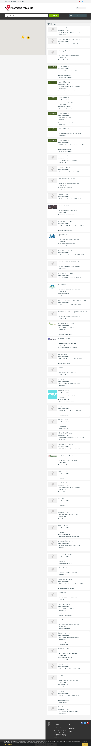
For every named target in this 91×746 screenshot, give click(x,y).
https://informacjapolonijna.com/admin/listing (69, 536)
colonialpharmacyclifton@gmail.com (67, 214)
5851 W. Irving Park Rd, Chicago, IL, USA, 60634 (69, 383)
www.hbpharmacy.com (64, 295)
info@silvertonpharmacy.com (65, 642)
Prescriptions (62, 592)
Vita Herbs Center (63, 664)
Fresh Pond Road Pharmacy (66, 273)
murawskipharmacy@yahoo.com (66, 518)
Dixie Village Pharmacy (65, 221)
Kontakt (19, 1)
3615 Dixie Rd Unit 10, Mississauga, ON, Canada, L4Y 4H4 (71, 225)
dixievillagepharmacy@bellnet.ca (66, 230)
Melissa (60, 406)
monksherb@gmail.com (64, 491)
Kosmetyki (61, 367)
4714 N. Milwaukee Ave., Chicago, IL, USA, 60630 (69, 487)
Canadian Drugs (63, 194)
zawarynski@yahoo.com (64, 399)
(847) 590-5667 (62, 147)
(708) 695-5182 (62, 412)
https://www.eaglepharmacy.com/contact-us (69, 245)
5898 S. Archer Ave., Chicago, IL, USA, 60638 (68, 117)
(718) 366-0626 (62, 361)
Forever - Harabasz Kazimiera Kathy (69, 262)
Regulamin (13, 1)
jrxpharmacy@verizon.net (64, 363)
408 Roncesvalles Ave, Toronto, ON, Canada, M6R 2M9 (71, 395)
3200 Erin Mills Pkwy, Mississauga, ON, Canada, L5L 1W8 (71, 437)
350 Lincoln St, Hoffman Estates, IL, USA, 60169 (69, 266)
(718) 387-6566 (62, 547)
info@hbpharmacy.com (64, 293)
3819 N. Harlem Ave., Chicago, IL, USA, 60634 (69, 55)
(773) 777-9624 (62, 185)
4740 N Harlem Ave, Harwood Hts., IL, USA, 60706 (70, 304)
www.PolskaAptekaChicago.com (66, 189)
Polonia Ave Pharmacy (65, 579)
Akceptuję (85, 744)
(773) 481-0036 (62, 104)
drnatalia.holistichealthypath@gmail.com (68, 90)
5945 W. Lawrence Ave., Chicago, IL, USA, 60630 (69, 530)
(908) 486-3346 (62, 655)
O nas (23, 1)
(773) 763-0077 (62, 46)
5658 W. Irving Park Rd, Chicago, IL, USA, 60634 (69, 668)
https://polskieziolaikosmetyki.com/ (66, 659)
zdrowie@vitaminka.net (64, 700)
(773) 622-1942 (62, 34)
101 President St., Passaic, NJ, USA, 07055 (68, 597)
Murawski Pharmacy (64, 510)
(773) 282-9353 (62, 174)
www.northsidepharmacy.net (65, 550)
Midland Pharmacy (63, 419)
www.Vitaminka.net (63, 702)
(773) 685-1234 (62, 385)
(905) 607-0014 (62, 439)
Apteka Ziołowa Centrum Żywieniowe (70, 39)
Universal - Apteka (63, 649)
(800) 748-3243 (62, 626)
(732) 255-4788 (62, 639)
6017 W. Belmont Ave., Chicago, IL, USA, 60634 (69, 608)
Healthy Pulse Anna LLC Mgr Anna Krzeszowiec (73, 300)
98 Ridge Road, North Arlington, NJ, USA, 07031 (69, 289)
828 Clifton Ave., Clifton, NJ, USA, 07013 (68, 210)
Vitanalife (61, 707)
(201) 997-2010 (62, 291)
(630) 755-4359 (62, 561)
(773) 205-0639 (62, 489)
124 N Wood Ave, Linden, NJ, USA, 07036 (68, 653)
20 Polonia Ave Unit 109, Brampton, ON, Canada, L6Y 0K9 (71, 583)
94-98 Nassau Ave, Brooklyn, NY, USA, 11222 (68, 514)
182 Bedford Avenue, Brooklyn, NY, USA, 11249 (69, 545)
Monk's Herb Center (64, 483)
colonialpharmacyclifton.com (65, 216)
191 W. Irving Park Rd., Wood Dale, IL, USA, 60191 (70, 198)
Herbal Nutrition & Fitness (66, 323)
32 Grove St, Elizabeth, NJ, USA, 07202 (67, 343)
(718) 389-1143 (62, 713)
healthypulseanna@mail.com (65, 59)
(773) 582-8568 (62, 119)
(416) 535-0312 (62, 397)
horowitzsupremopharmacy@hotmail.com (68, 347)
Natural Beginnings (64, 525)
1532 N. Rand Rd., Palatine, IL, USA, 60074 (68, 160)
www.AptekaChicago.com (64, 62)
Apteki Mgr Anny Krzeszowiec (67, 51)
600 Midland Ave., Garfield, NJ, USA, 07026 (68, 424)
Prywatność (7, 1)
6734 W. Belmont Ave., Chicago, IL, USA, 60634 (69, 171)
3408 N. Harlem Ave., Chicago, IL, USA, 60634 (69, 695)
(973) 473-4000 (62, 212)
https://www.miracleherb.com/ (65, 334)
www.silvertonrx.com (63, 644)
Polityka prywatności (7, 744)
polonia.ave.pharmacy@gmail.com (66, 588)
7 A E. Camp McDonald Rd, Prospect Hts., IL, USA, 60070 (71, 254)
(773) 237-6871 (62, 698)
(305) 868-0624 (62, 451)
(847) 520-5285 (62, 73)
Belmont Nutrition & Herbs (66, 179)
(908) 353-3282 (62, 345)
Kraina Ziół (61, 379)
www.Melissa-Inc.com (64, 415)
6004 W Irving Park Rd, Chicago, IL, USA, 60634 (69, 316)
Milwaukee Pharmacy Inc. (66, 444)
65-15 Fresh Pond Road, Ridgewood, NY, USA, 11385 (70, 358)
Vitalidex (60, 676)
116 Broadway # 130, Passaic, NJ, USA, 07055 (69, 624)
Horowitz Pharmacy (64, 339)
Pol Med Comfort (63, 568)
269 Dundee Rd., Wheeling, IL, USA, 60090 (68, 70)
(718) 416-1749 (62, 241)
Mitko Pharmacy (63, 471)
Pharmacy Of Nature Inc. (65, 554)
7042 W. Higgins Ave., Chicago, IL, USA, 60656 (69, 680)
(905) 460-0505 (62, 586)
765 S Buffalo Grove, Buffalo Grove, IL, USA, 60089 (70, 133)
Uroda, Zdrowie (54, 21)
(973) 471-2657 (62, 599)
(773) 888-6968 (62, 610)
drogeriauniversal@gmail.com (65, 657)
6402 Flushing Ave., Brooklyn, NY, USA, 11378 (69, 239)
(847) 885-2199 (62, 268)
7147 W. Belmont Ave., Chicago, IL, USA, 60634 (69, 32)
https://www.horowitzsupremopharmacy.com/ (69, 349)
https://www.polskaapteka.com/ (66, 521)
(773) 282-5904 (62, 671)
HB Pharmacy (62, 284)
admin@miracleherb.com (64, 332)
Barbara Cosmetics (64, 156)
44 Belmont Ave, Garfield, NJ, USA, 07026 (68, 572)
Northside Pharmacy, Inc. (65, 541)
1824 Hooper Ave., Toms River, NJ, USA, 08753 (69, 637)
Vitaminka (61, 691)
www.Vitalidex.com (63, 686)
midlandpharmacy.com (63, 428)
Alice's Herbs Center (64, 28)
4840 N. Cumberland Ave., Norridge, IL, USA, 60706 (70, 410)
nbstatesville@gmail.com (64, 534)
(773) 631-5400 (62, 682)
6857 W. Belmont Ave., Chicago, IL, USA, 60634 (69, 327)
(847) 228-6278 (62, 329)
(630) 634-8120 (62, 201)
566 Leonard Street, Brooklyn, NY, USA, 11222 (69, 475)
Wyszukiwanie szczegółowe (77, 15)
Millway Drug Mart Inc (65, 433)
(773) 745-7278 (62, 532)
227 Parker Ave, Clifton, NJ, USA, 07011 (67, 503)
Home (48, 21)
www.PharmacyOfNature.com (65, 563)
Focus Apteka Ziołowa (65, 250)
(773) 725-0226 (62, 57)
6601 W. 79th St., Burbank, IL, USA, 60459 (68, 460)
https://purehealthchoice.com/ (65, 615)
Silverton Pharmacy (64, 633)
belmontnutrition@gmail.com (65, 187)
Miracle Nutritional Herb (65, 456)
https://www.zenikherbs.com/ (65, 467)
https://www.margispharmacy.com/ (66, 401)
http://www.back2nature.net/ (65, 77)
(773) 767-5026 (62, 374)
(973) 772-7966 (62, 426)
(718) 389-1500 (62, 478)
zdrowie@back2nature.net (65, 75)
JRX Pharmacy (62, 354)
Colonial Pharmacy (63, 206)
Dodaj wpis (71, 727)
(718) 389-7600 (62, 516)
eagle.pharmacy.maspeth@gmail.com (67, 243)
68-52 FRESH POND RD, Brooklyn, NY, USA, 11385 (70, 277)
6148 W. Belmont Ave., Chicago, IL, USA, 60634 (69, 183)
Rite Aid (60, 619)
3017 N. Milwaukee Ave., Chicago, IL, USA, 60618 (69, 448)
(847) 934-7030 (62, 162)
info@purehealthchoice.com (65, 613)
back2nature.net (62, 124)
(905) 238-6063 (62, 228)
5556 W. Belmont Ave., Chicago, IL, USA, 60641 (69, 102)
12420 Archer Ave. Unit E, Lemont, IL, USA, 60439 (70, 559)
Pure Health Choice (64, 604)
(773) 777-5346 (62, 462)
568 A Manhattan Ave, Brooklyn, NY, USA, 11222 (69, 711)
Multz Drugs (62, 498)
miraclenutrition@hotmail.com (65, 464)
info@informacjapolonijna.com (60, 727)
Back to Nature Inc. (64, 66)
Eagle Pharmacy (63, 235)
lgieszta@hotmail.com (64, 684)
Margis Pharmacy (63, 390)
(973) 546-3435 (62, 574)
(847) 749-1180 (62, 257)
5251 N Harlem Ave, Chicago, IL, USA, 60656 (68, 43)
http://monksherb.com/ (64, 494)
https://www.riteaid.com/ (64, 628)
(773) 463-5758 (62, 88)
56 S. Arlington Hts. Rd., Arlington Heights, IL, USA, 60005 (71, 144)
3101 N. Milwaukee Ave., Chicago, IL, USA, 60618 (69, 86)
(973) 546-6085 (62, 505)
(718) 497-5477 (62, 279)
